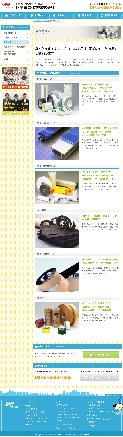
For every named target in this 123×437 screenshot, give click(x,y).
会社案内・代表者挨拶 (95, 402)
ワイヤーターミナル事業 (34, 412)
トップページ (29, 402)
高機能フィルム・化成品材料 (68, 414)
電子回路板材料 (62, 405)
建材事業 (28, 424)
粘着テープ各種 (62, 411)
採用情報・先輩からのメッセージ (99, 419)
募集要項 (91, 422)
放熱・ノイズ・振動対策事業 (36, 421)
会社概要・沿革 (94, 405)
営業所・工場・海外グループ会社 (101, 411)
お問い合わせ (92, 415)
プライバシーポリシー (63, 424)
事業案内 (27, 406)
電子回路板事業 (31, 409)
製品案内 (58, 402)
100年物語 (91, 426)
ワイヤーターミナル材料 (66, 408)
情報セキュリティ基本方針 (65, 428)
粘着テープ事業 (31, 415)
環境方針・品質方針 (96, 408)
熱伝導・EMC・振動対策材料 (68, 418)
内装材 (59, 421)
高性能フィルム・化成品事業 (36, 418)
